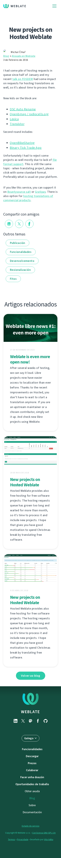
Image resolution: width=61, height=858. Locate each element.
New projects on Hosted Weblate (25, 482)
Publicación (17, 243)
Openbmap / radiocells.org (29, 114)
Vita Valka (48, 839)
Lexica (14, 119)
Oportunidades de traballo (32, 784)
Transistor (17, 124)
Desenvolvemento (22, 261)
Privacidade (22, 839)
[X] (23, 721)
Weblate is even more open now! (30, 359)
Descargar (32, 756)
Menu (54, 6)
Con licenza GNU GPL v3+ (44, 832)
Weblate (18, 6)
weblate (30, 711)
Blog (6, 56)
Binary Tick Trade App (26, 147)
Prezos (32, 763)
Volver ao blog (30, 676)
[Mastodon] (30, 721)
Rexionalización (20, 270)
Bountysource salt (19, 192)
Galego (29, 738)
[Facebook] (38, 721)
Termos (11, 839)
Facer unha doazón (32, 777)
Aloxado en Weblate (23, 56)
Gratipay (40, 192)
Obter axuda (32, 791)
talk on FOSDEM (22, 79)
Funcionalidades (20, 252)
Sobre (32, 805)
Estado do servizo (30, 826)
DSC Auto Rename (23, 109)
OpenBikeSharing (22, 143)
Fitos (13, 279)
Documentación (32, 812)
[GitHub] (45, 721)
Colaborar (32, 770)
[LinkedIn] (15, 721)
